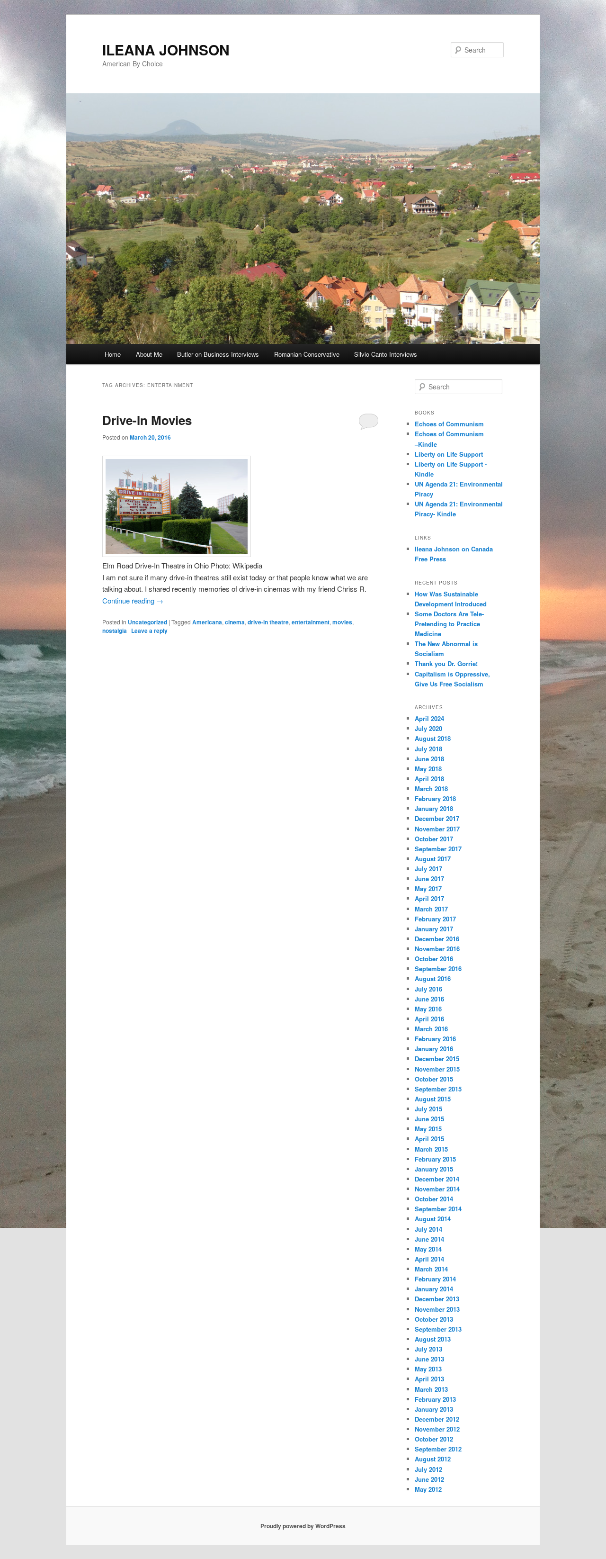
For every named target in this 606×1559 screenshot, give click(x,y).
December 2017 (437, 818)
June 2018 (429, 758)
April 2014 (429, 1258)
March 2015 (431, 1148)
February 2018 (435, 798)
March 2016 (431, 1028)
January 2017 (434, 928)
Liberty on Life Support (449, 454)
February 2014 (435, 1278)
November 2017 (437, 828)
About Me (149, 354)
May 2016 (428, 1008)
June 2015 (429, 1118)
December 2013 (437, 1298)
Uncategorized (147, 622)
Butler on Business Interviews (218, 354)
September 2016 (438, 968)
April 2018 (429, 778)
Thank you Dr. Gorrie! (446, 663)
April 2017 (429, 898)
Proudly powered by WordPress (303, 1526)
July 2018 (428, 748)
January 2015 (434, 1168)
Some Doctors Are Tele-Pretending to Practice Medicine (449, 623)
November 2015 (437, 1068)
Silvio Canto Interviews (385, 354)
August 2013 (433, 1338)
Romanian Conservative (306, 354)
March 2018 (431, 788)
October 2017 (434, 838)
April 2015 (429, 1138)
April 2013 (429, 1378)
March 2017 (431, 908)
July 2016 (428, 988)
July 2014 (428, 1229)
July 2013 (428, 1348)
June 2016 (429, 998)
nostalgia (114, 630)
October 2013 (434, 1319)
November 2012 (437, 1428)
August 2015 (433, 1098)
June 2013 (429, 1358)
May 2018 (428, 768)
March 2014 (431, 1268)
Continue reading (132, 600)
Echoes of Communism (449, 423)
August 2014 (433, 1218)
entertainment (311, 622)
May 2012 (428, 1489)
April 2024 (429, 718)
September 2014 (438, 1208)
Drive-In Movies (147, 420)
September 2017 (438, 848)
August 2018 (433, 738)
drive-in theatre (268, 622)
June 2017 (429, 878)
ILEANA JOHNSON (166, 49)
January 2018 (434, 808)
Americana (207, 622)
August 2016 (433, 978)
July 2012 (428, 1469)
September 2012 (438, 1448)
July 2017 (428, 868)
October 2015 (434, 1078)
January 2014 (434, 1288)
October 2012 (434, 1438)
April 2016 (429, 1018)
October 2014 (434, 1198)
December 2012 (437, 1419)
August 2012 (433, 1458)
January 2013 (434, 1409)
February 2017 (435, 918)
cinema (235, 622)
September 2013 (438, 1329)
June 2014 (429, 1239)
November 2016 (437, 948)
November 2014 (437, 1188)
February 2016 (435, 1038)
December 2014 (437, 1178)
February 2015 (435, 1158)
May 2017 (428, 888)
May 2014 (428, 1248)
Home (113, 354)
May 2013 (428, 1368)
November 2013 (437, 1309)
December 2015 (437, 1058)
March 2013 (431, 1389)
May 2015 (428, 1128)
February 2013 (435, 1399)
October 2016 (434, 958)
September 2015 (438, 1088)
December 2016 (437, 938)
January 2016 (434, 1048)
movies (342, 622)
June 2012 (429, 1479)
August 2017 (433, 858)
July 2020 (428, 728)
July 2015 (428, 1108)
